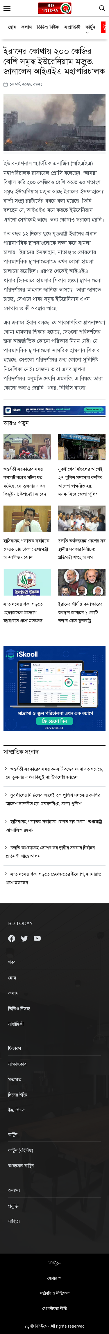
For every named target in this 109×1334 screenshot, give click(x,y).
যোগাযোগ (54, 1278)
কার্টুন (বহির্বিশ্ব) (20, 1150)
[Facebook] (12, 938)
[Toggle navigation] (102, 8)
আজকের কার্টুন (21, 1166)
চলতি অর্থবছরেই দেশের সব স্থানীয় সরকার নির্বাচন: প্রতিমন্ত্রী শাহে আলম (82, 549)
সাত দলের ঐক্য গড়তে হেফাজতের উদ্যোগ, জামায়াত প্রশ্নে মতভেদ (23, 612)
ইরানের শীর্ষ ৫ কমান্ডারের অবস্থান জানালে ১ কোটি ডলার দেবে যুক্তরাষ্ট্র (80, 612)
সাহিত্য (14, 1221)
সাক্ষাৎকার (17, 1064)
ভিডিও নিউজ (48, 27)
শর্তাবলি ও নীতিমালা (54, 1293)
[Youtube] (37, 938)
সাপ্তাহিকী (73, 27)
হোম (12, 27)
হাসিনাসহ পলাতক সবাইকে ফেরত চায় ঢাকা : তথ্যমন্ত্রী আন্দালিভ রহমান (26, 549)
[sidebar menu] (6, 8)
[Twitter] (25, 938)
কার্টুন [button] (90, 27)
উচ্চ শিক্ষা (16, 1110)
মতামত (15, 1080)
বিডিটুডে (54, 1263)
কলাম (26, 27)
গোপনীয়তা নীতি (54, 1308)
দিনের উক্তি (17, 1095)
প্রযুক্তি (13, 1206)
